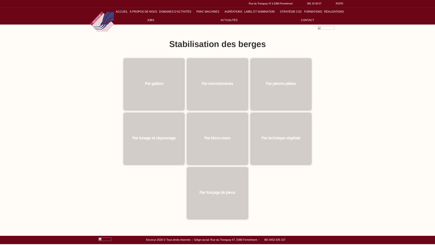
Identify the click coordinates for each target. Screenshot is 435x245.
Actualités (229, 20)
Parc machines (207, 11)
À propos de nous (143, 11)
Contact (307, 20)
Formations (313, 11)
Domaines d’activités (175, 11)
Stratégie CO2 (291, 11)
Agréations (233, 11)
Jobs (150, 20)
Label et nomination (259, 11)
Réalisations (334, 11)
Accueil (122, 11)
